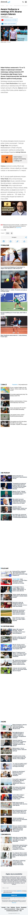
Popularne (14, 384)
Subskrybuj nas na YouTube (10, 20)
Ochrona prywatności (9, 909)
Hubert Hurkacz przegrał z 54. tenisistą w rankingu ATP (20, 158)
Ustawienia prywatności (12, 910)
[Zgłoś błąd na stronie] (24, 241)
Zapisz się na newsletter (10, 23)
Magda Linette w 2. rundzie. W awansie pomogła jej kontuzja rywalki (14, 290)
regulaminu (19, 890)
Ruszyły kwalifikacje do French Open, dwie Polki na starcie (14, 313)
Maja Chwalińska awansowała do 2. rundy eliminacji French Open (14, 336)
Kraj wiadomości (23, 384)
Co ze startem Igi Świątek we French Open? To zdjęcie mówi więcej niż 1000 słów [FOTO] (13, 268)
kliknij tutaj (14, 902)
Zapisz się (14, 895)
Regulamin (23, 907)
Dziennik (2, 5)
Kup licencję (18, 227)
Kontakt (4, 907)
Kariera (18, 907)
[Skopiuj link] (17, 241)
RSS (21, 910)
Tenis (11, 5)
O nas (8, 907)
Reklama (13, 907)
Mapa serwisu (20, 909)
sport (7, 5)
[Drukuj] (11, 241)
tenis (7, 233)
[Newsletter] (4, 241)
